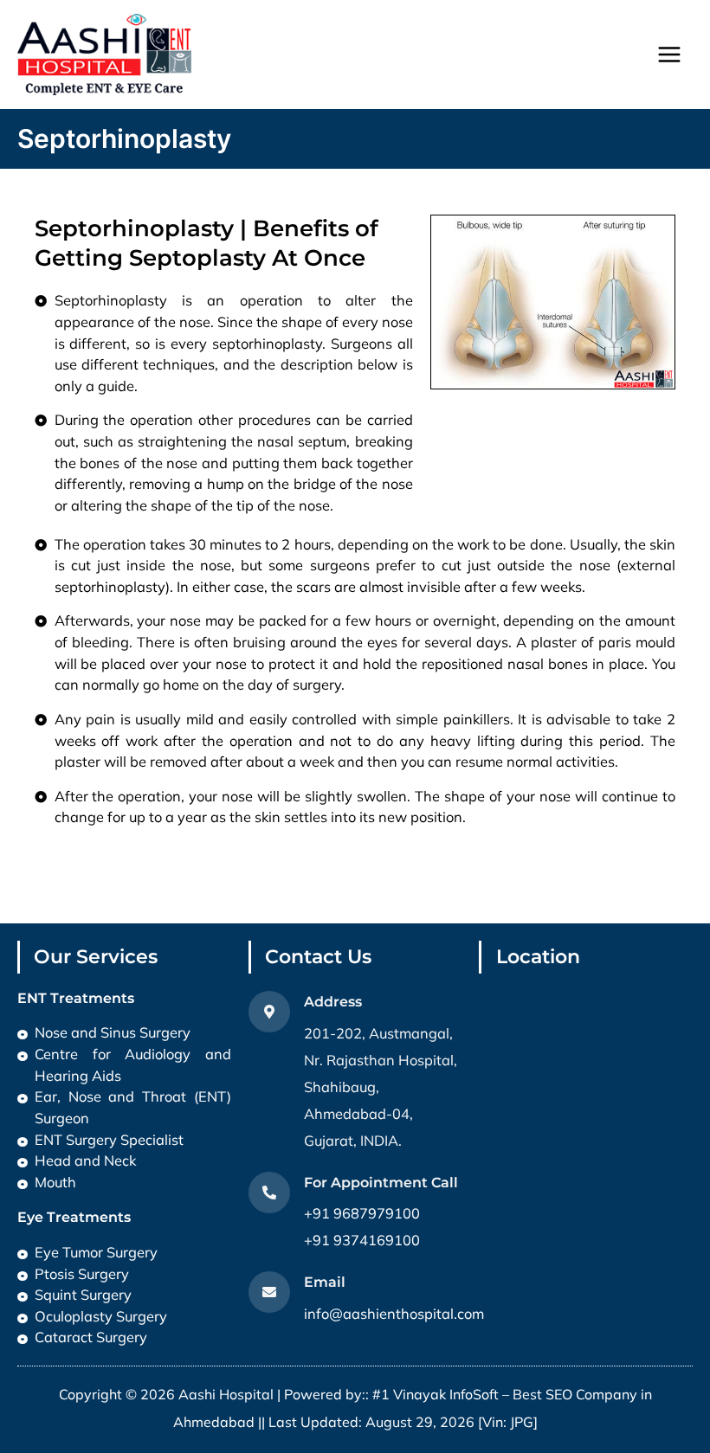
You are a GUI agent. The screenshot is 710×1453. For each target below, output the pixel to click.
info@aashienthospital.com (394, 1313)
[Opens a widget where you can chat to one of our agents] (591, 1339)
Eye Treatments (74, 1216)
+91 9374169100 (362, 1240)
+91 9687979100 (362, 1213)
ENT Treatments (75, 997)
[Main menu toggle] (669, 55)
